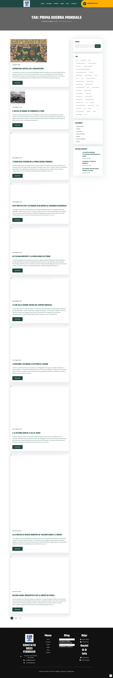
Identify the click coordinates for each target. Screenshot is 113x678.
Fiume (77, 78)
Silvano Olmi (78, 108)
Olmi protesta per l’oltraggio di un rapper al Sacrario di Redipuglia (39, 205)
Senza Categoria (80, 139)
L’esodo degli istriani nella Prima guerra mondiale (32, 161)
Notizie (78, 136)
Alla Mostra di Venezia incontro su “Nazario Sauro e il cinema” (37, 534)
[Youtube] (86, 650)
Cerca (77, 42)
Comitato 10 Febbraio (87, 66)
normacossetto (79, 99)
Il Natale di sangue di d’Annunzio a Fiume (28, 111)
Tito (84, 108)
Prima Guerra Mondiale (80, 105)
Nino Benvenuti (79, 96)
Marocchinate (79, 90)
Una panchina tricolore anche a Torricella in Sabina (90, 170)
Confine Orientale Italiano (81, 72)
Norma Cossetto (88, 96)
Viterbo (94, 111)
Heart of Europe (80, 134)
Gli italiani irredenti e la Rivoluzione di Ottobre (31, 256)
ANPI (89, 60)
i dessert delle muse (80, 87)
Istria (88, 87)
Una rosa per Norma (80, 111)
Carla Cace (78, 66)
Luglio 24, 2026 (87, 172)
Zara (86, 114)
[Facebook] (83, 650)
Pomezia (92, 102)
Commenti (79, 131)
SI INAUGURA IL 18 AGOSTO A (66, 647)
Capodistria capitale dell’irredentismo (28, 68)
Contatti (74, 3)
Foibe (82, 78)
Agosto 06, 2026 (87, 165)
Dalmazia (91, 72)
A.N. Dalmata (83, 60)
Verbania (88, 111)
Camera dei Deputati (92, 63)
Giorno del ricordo (88, 84)
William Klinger (79, 114)
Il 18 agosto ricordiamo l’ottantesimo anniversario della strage (91, 154)
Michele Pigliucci (79, 93)
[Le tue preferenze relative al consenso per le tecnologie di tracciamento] (110, 675)
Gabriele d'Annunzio (80, 81)
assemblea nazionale (80, 63)
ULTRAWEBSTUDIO (70, 671)
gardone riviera (90, 81)
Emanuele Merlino (88, 75)
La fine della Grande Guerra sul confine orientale (32, 305)
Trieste (89, 108)
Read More (17, 82)
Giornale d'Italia (79, 84)
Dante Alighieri (79, 75)
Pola (87, 102)
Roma (97, 105)
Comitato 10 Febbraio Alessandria (83, 69)
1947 (77, 60)
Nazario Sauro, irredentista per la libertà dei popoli (33, 595)
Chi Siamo (49, 3)
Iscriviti (56, 3)
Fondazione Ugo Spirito (90, 78)
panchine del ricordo (89, 99)
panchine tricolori (79, 102)
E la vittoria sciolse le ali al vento (26, 433)
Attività (78, 129)
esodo (96, 75)
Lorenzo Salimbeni (95, 87)
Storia (78, 141)
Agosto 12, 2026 (87, 158)
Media (62, 3)
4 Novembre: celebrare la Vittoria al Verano (30, 364)
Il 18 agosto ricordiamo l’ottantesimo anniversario (65, 642)
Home (42, 3)
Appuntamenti (80, 126)
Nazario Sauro (88, 93)
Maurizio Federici (87, 90)
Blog (67, 3)
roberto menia (91, 105)
